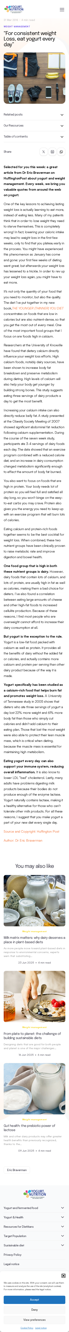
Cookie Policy (27, 1328)
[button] (63, 1276)
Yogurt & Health (13, 1217)
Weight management (17, 26)
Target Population (15, 1236)
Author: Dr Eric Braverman (23, 840)
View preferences (34, 1320)
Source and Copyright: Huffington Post (31, 831)
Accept (34, 1299)
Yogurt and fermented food (21, 1208)
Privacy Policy (12, 1254)
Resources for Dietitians (18, 1226)
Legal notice (41, 1328)
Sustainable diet (14, 1245)
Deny (34, 1309)
